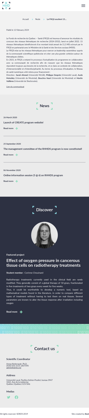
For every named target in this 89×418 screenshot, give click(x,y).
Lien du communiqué (15, 87)
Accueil (25, 19)
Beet (87, 414)
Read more (8, 128)
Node (37, 19)
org (19, 368)
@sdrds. (15, 368)
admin (9, 368)
